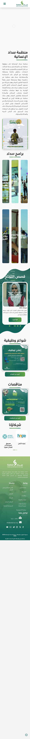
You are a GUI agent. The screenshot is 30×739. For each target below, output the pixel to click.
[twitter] (20, 527)
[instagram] (17, 527)
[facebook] (23, 527)
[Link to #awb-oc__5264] (5, 4)
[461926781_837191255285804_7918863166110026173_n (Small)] (15, 401)
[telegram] (14, 527)
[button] (20, 326)
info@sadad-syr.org (12, 522)
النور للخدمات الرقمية (10, 538)
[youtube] (7, 527)
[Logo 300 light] (22, 1)
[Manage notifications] (26, 735)
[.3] (15, 357)
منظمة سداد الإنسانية (10, 534)
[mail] (10, 527)
